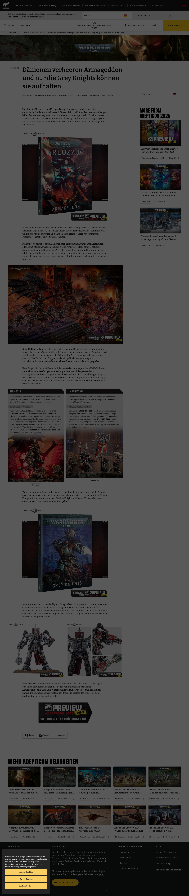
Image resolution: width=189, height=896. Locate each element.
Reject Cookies (26, 879)
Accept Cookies (26, 872)
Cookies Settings (26, 886)
